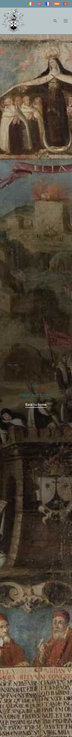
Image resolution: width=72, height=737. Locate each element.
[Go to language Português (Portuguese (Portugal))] (66, 3)
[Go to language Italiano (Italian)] (30, 3)
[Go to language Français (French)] (48, 3)
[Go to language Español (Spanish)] (57, 3)
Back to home (36, 404)
